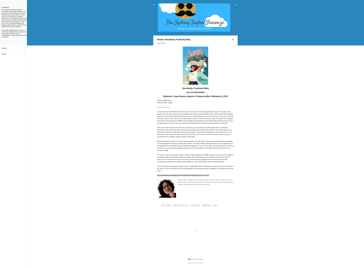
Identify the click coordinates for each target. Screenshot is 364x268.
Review (215, 205)
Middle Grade (206, 205)
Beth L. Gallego (166, 205)
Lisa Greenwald (195, 205)
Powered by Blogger (196, 259)
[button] (233, 39)
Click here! (205, 175)
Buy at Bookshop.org (163, 107)
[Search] (236, 5)
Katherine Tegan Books (180, 205)
